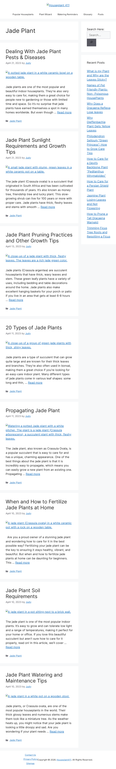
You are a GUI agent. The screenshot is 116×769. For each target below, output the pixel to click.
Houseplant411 (64, 759)
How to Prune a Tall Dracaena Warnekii (97, 218)
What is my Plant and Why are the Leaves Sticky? (98, 75)
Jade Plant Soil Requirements (23, 593)
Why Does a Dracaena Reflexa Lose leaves (98, 108)
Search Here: (95, 29)
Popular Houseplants (23, 14)
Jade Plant (15, 121)
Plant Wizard (45, 14)
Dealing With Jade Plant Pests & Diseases (33, 54)
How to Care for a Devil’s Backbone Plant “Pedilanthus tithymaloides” (97, 167)
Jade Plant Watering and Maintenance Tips (34, 678)
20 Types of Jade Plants (34, 328)
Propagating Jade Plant (33, 410)
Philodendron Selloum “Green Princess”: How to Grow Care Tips (97, 144)
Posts (101, 14)
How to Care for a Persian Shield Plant (97, 186)
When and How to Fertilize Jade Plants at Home (36, 504)
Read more (64, 112)
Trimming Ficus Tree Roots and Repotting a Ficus (98, 232)
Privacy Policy (30, 759)
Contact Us (30, 755)
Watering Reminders (67, 14)
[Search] (91, 42)
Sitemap (30, 763)
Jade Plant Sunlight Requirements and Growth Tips (36, 146)
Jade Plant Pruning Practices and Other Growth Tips (39, 238)
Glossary (87, 14)
